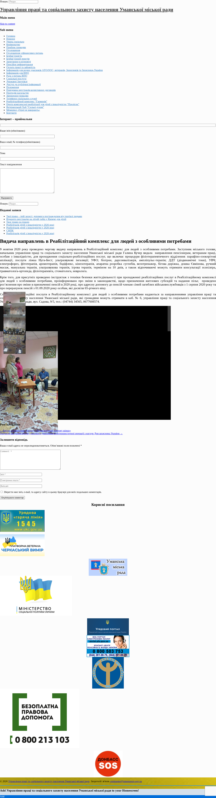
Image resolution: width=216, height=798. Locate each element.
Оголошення (13, 50)
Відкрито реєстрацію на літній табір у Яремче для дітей (36, 219)
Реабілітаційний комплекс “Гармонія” (26, 101)
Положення (12, 87)
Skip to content (7, 23)
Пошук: (4, 1)
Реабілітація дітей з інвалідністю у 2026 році (30, 225)
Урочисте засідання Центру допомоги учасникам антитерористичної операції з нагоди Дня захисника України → (61, 433)
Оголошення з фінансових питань (24, 53)
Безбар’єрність (14, 56)
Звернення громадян (17, 95)
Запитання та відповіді (18, 61)
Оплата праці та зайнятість (20, 67)
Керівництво (13, 44)
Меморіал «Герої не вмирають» (23, 110)
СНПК (10, 230)
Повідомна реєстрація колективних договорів (31, 90)
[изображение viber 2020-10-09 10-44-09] (14, 334)
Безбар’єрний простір (18, 58)
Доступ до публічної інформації (23, 84)
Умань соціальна (15, 41)
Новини (10, 38)
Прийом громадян (16, 47)
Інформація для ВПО (17, 73)
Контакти (11, 113)
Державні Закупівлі (16, 81)
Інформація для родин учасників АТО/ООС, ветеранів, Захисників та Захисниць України (54, 70)
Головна (10, 36)
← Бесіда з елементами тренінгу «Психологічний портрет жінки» (35, 430)
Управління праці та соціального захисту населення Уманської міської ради (86, 9)
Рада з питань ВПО (16, 76)
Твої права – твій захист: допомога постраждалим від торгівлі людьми (44, 216)
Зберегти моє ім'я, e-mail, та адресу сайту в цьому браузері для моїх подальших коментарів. (53, 492)
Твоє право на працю (17, 222)
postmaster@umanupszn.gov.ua (126, 781)
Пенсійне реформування (19, 64)
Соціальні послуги (16, 78)
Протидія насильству (17, 93)
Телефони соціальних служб (21, 98)
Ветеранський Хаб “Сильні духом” (25, 107)
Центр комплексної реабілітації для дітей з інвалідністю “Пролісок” (42, 104)
